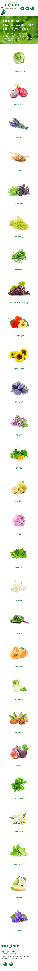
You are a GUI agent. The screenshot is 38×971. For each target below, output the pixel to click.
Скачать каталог (11, 8)
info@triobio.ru (8, 953)
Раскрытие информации (10, 967)
